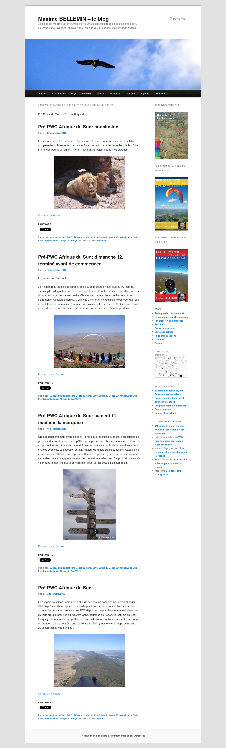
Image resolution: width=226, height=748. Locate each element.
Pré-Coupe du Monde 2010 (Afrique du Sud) (116, 237)
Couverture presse (165, 328)
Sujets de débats (164, 331)
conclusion (101, 240)
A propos (145, 93)
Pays (73, 93)
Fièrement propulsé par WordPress (127, 735)
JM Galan (160, 425)
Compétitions (59, 93)
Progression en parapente (169, 320)
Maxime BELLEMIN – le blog (73, 18)
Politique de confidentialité (169, 313)
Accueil (43, 93)
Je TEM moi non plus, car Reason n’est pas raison (169, 429)
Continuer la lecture (51, 215)
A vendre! (160, 339)
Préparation (115, 93)
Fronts (158, 343)
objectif (99, 718)
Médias (100, 93)
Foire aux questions (165, 335)
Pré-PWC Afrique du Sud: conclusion (78, 126)
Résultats (160, 324)
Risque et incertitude (166, 413)
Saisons (86, 93)
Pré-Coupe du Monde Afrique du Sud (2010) (59, 240)
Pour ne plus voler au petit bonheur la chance (171, 452)
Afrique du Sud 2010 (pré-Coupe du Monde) (71, 237)
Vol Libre (131, 93)
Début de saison (163, 409)
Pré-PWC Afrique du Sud (65, 587)
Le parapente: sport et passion (171, 317)
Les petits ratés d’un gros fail (171, 405)
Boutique (160, 93)
